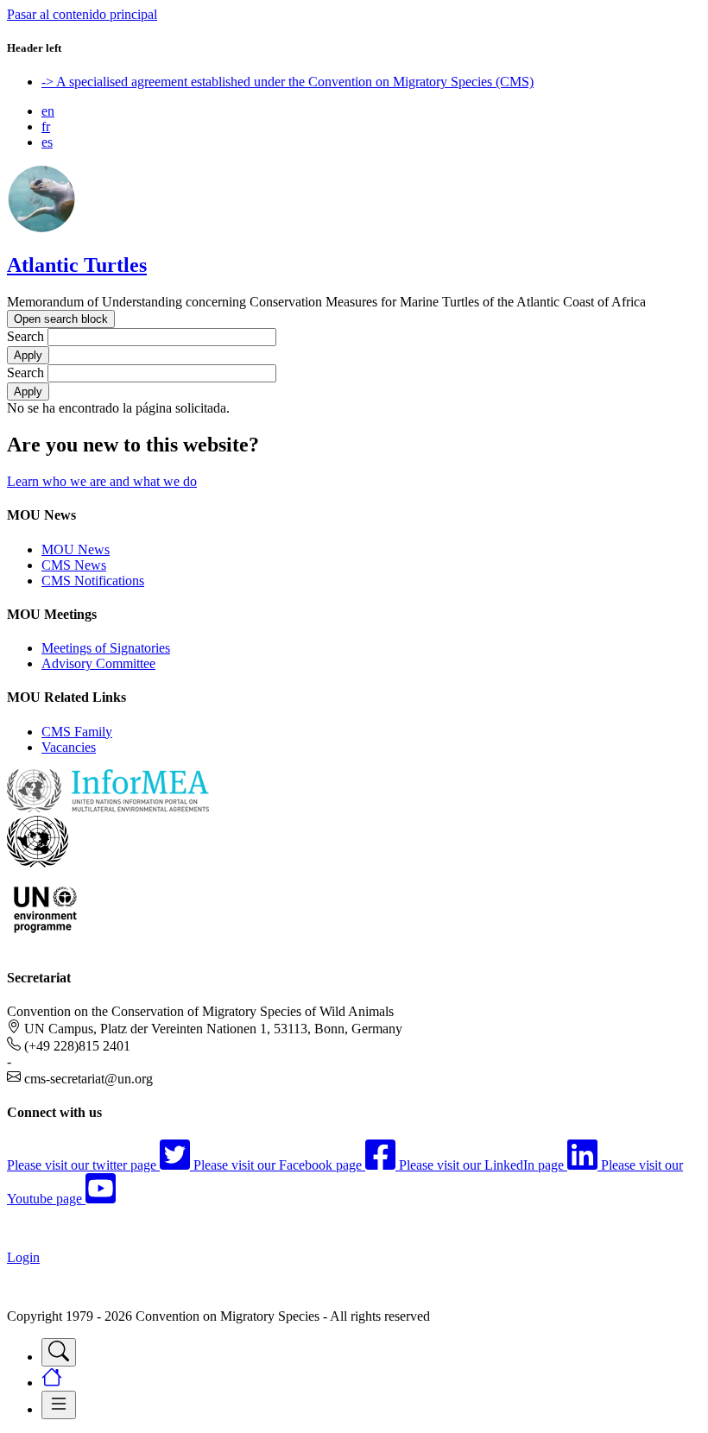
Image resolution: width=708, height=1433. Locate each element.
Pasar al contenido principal (82, 14)
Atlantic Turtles (77, 265)
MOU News (75, 549)
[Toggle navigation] (58, 1352)
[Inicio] (41, 228)
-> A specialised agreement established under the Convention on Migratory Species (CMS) (287, 81)
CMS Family (76, 731)
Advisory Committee (98, 663)
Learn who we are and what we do (102, 481)
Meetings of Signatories (105, 648)
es (47, 142)
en (47, 111)
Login (23, 1257)
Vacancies (68, 747)
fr (45, 126)
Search (25, 336)
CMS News (73, 565)
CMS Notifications (92, 580)
